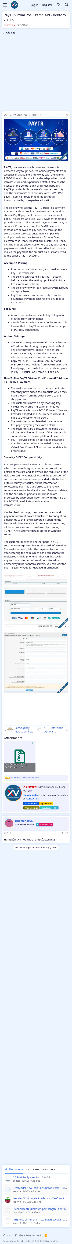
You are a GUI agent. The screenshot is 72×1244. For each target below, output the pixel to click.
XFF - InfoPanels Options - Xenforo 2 (53, 731)
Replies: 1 (36, 114)
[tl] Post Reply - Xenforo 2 (28, 1177)
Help (39, 1235)
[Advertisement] (36, 73)
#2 (66, 833)
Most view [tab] (32, 1169)
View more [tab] (48, 1169)
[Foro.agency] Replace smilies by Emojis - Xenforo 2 (23, 733)
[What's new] (58, 5)
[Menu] (5, 5)
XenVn (9, 1235)
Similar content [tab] (14, 1169)
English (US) (28, 1235)
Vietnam (27, 790)
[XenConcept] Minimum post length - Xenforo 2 (41, 1209)
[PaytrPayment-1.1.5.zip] (19, 756)
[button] (16, 1235)
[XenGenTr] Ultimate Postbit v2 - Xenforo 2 (38, 1198)
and (25, 777)
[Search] (67, 5)
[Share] (67, 115)
